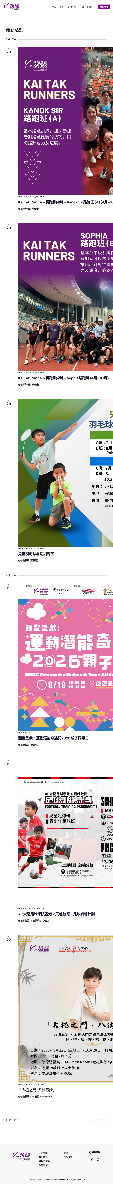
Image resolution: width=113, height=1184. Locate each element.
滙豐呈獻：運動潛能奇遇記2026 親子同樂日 (53, 738)
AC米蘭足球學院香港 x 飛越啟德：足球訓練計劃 (56, 914)
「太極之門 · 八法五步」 (37, 1090)
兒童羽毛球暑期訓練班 (36, 554)
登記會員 (104, 6)
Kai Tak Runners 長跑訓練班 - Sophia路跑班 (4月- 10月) (63, 378)
